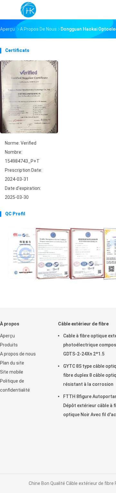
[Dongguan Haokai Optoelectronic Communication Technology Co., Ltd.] (28, 9)
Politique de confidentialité (15, 385)
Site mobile (11, 372)
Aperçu (7, 335)
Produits (9, 344)
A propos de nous (18, 353)
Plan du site (12, 362)
